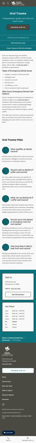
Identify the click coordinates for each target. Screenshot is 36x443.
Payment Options (8, 395)
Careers (25, 416)
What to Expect (7, 390)
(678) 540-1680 (20, 43)
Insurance (5, 399)
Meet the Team (7, 386)
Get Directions (18, 294)
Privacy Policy (6, 416)
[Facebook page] (3, 404)
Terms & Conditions (16, 416)
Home (4, 377)
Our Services (6, 381)
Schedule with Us (18, 27)
